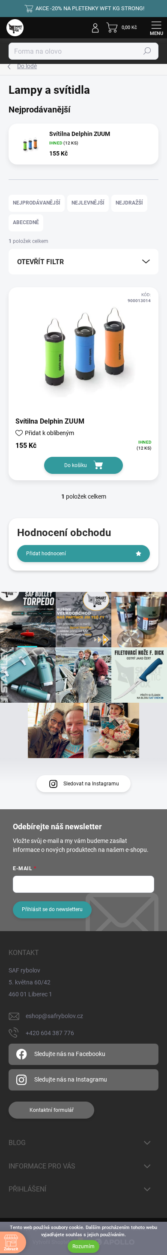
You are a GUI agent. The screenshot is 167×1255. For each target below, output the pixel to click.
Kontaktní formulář (52, 1110)
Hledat (147, 51)
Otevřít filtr (40, 262)
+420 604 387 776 (50, 1033)
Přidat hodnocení (46, 554)
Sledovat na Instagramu (91, 784)
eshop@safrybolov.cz (54, 1016)
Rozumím (83, 1246)
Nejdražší (129, 203)
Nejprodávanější (36, 203)
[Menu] (156, 27)
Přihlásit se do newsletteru (52, 909)
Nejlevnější (88, 203)
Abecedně (26, 222)
